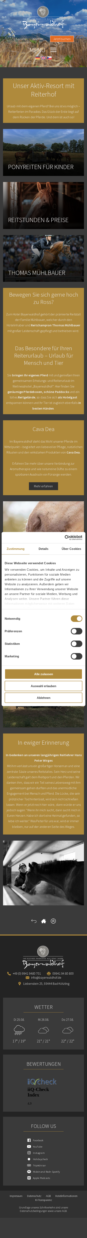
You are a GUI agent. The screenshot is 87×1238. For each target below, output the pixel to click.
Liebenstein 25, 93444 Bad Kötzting (46, 983)
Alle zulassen (43, 674)
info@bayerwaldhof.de (46, 977)
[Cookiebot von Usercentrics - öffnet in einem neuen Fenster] (64, 537)
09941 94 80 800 (63, 973)
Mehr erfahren (43, 486)
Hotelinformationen (66, 1196)
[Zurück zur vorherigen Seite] (33, 922)
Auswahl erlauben (43, 686)
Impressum (16, 1196)
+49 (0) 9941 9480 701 (27, 973)
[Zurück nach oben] (53, 922)
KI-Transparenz (43, 1200)
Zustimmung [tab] (16, 548)
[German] (37, 58)
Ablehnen (43, 697)
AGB (48, 1196)
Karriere (21, 39)
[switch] (76, 631)
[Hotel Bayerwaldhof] (43, 18)
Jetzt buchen (62, 39)
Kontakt (38, 39)
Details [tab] (44, 548)
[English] (43, 58)
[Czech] (49, 58)
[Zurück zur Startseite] (43, 922)
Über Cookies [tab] (71, 548)
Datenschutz (34, 1196)
